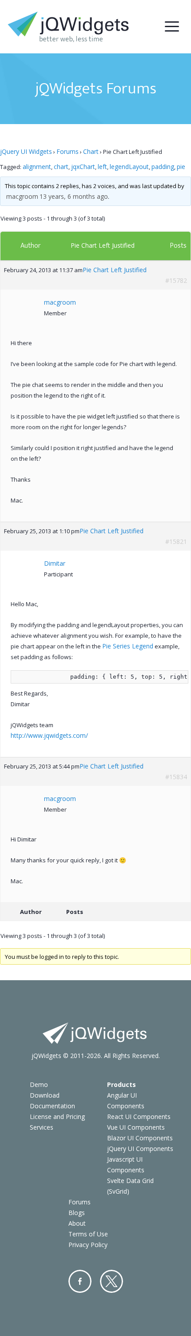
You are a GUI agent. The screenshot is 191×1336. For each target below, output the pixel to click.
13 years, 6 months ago (74, 196)
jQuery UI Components (140, 1148)
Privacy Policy (87, 1244)
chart (61, 166)
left (102, 166)
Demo (39, 1084)
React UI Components (139, 1116)
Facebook (80, 1281)
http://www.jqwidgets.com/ (49, 735)
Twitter (111, 1281)
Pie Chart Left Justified (103, 245)
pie (181, 166)
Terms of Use (88, 1234)
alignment (37, 166)
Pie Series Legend (127, 646)
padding (162, 166)
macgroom (22, 196)
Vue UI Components (136, 1127)
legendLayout (129, 166)
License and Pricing (57, 1116)
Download (45, 1095)
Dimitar (54, 563)
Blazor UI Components (140, 1138)
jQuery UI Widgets (26, 151)
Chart (91, 151)
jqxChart (83, 166)
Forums (67, 151)
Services (41, 1127)
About (77, 1223)
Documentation (52, 1106)
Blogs (76, 1212)
